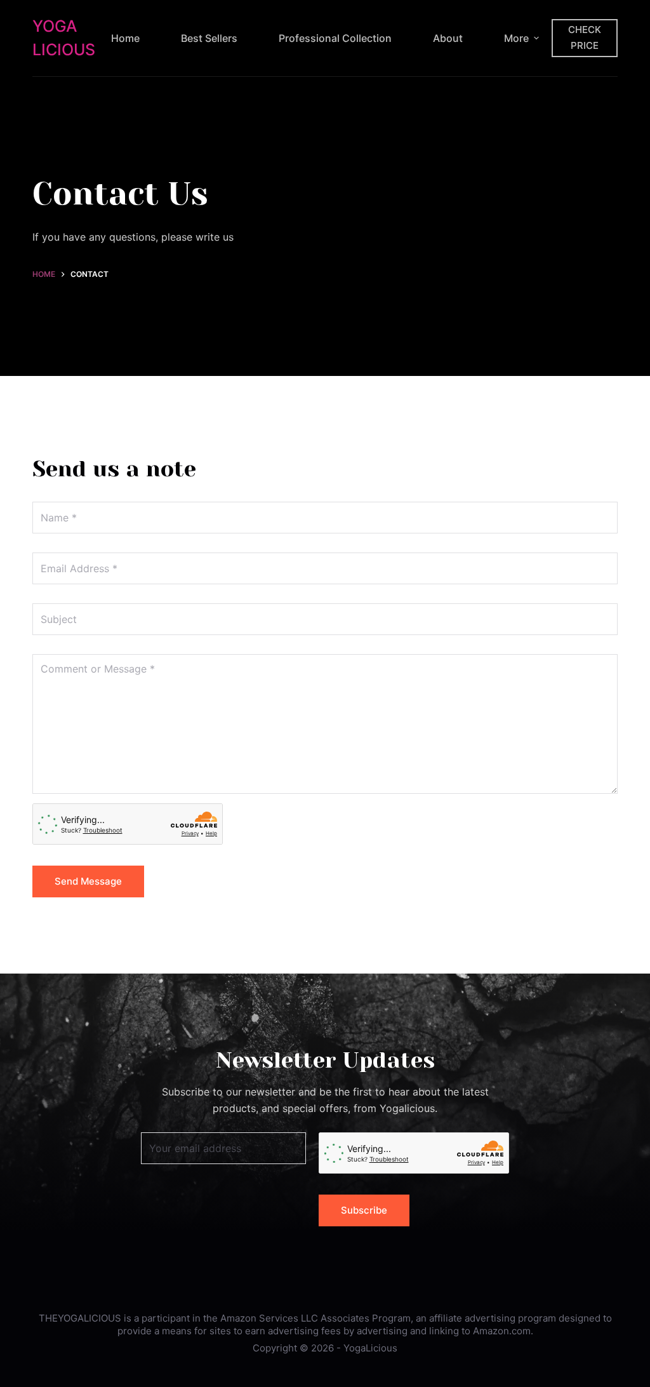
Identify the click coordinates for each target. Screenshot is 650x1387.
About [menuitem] (448, 38)
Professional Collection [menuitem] (335, 38)
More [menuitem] (516, 38)
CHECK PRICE (584, 37)
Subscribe (364, 1210)
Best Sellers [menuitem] (209, 38)
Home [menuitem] (125, 38)
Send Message (88, 881)
